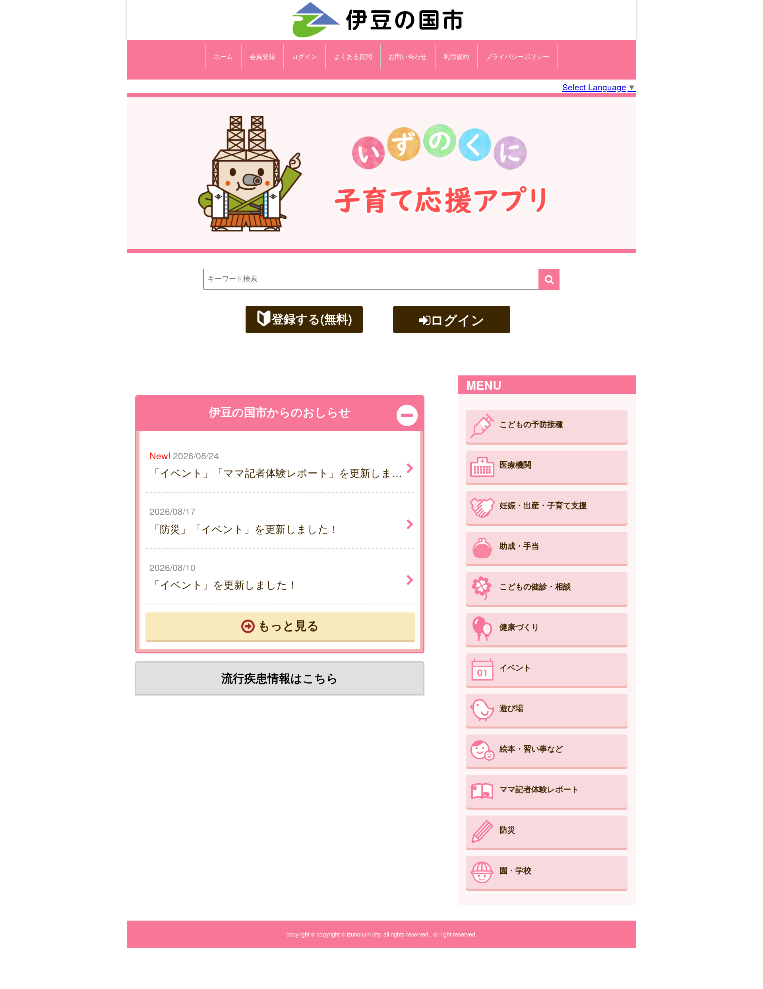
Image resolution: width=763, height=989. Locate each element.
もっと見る (287, 624)
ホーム (223, 56)
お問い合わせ (408, 56)
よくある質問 (353, 56)
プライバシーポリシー (517, 56)
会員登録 (262, 56)
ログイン (304, 56)
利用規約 (456, 56)
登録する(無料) (312, 318)
